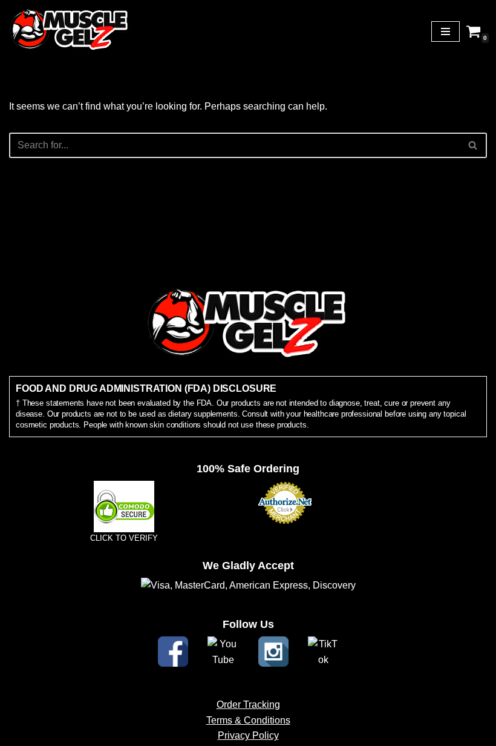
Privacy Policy (248, 735)
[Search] (473, 145)
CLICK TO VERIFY (124, 538)
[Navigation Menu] (445, 31)
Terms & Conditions (248, 720)
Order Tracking (248, 704)
